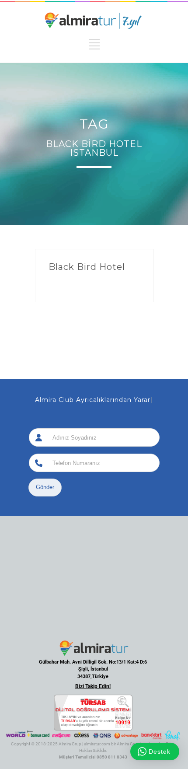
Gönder (45, 487)
